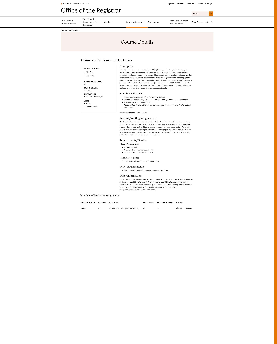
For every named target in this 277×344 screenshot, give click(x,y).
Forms (200, 4)
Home (62, 30)
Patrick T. (93, 97)
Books (88, 103)
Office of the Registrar (91, 10)
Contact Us (191, 4)
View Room (133, 208)
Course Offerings (72, 30)
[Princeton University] (75, 3)
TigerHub (171, 4)
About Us (180, 4)
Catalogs (208, 4)
